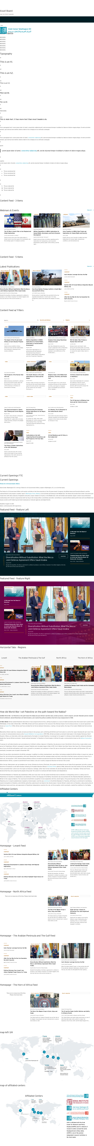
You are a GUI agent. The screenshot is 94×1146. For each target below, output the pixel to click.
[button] (37, 320)
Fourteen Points (52, 766)
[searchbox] (21, 320)
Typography (11, 14)
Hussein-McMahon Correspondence (33, 734)
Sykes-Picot (8, 726)
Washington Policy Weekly (33, 493)
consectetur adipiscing (34, 137)
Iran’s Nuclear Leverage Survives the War (75, 274)
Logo (1, 14)
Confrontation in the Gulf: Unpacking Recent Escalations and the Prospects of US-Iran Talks (35, 437)
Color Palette (5, 14)
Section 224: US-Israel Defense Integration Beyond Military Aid (21, 854)
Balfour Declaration (86, 738)
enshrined (46, 781)
